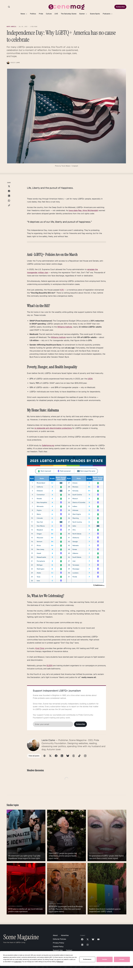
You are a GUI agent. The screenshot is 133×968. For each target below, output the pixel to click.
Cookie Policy (58, 946)
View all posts (34, 756)
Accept (121, 959)
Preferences (87, 959)
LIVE (56, 14)
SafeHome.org (48, 445)
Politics (33, 14)
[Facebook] (56, 755)
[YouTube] (98, 939)
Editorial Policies (59, 939)
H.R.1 (62, 290)
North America (11, 26)
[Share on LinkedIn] (9, 196)
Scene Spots (95, 14)
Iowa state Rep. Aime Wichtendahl (83, 210)
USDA (90, 378)
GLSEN (49, 665)
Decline (104, 959)
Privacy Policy (58, 943)
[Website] (44, 755)
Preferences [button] (60, 961)
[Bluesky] (67, 755)
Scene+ (82, 14)
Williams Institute (64, 327)
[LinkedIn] (62, 755)
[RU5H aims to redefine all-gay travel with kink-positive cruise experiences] (26, 888)
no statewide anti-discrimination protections (53, 428)
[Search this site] (9, 7)
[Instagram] (85, 755)
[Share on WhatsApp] (9, 200)
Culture (49, 14)
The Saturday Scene (68, 14)
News (23, 14)
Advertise (65, 935)
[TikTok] (79, 755)
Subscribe (120, 7)
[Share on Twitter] (9, 186)
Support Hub (58, 950)
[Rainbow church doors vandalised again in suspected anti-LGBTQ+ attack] (107, 888)
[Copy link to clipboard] (9, 205)
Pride (41, 14)
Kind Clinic (39, 648)
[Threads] (73, 755)
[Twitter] (50, 755)
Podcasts (107, 14)
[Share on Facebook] (9, 191)
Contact (69, 950)
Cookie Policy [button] (18, 961)
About (55, 935)
